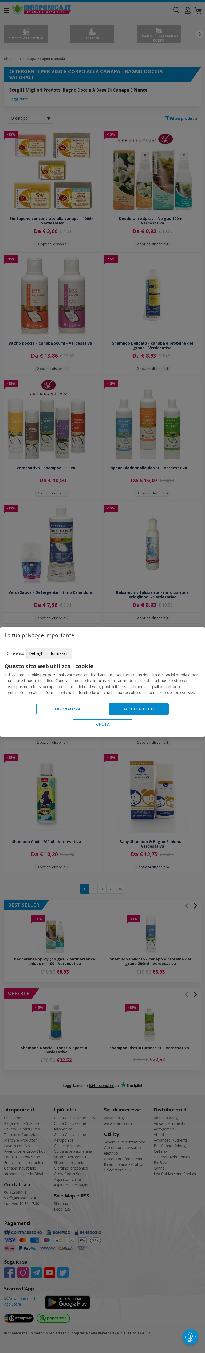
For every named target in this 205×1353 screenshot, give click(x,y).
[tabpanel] (102, 679)
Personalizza (66, 709)
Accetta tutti (138, 709)
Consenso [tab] (15, 653)
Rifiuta (102, 724)
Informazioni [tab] (58, 653)
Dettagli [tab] (36, 653)
